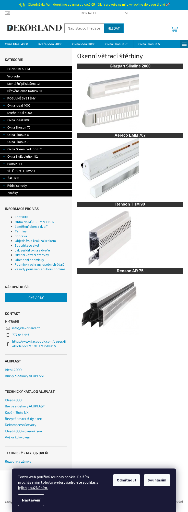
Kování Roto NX (17, 412)
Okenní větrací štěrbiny (32, 255)
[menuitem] (16, 44)
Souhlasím (157, 480)
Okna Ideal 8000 (18, 120)
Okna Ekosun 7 (18, 142)
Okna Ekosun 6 (18, 134)
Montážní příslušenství (23, 83)
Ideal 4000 (13, 369)
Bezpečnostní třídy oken (23, 418)
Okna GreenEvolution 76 (24, 149)
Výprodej (14, 76)
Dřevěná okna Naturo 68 (24, 91)
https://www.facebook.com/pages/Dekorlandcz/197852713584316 (39, 344)
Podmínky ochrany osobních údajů (39, 264)
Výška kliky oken (17, 437)
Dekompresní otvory (20, 424)
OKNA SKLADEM (18, 69)
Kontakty (89, 13)
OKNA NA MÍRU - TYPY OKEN (34, 222)
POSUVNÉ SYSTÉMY (21, 98)
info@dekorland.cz (26, 328)
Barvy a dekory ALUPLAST (25, 376)
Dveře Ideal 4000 (19, 112)
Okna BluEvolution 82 (22, 156)
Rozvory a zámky (18, 461)
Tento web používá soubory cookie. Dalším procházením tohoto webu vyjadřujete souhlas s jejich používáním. (58, 482)
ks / (36, 297)
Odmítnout (126, 480)
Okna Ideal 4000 (18, 105)
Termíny (21, 231)
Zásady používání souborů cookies (40, 269)
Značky (12, 193)
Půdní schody (17, 185)
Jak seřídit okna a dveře (32, 250)
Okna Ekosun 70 (18, 127)
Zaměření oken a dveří (31, 226)
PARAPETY (15, 164)
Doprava (21, 236)
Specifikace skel (27, 245)
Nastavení (31, 500)
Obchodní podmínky (29, 260)
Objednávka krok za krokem (35, 241)
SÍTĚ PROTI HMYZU (21, 171)
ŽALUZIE (13, 178)
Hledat (114, 28)
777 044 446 (20, 334)
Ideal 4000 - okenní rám (23, 431)
